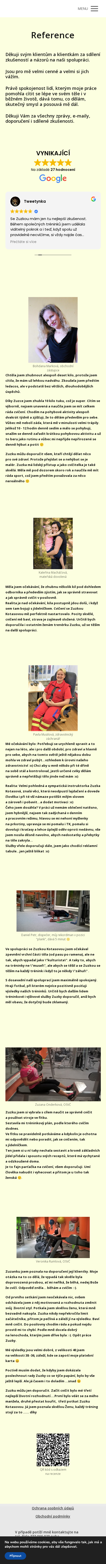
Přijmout (15, 1556)
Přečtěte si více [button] (23, 242)
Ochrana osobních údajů (53, 1508)
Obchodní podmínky (52, 1516)
